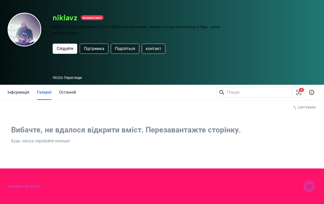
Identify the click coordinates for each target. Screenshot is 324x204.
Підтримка (94, 48)
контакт (153, 48)
